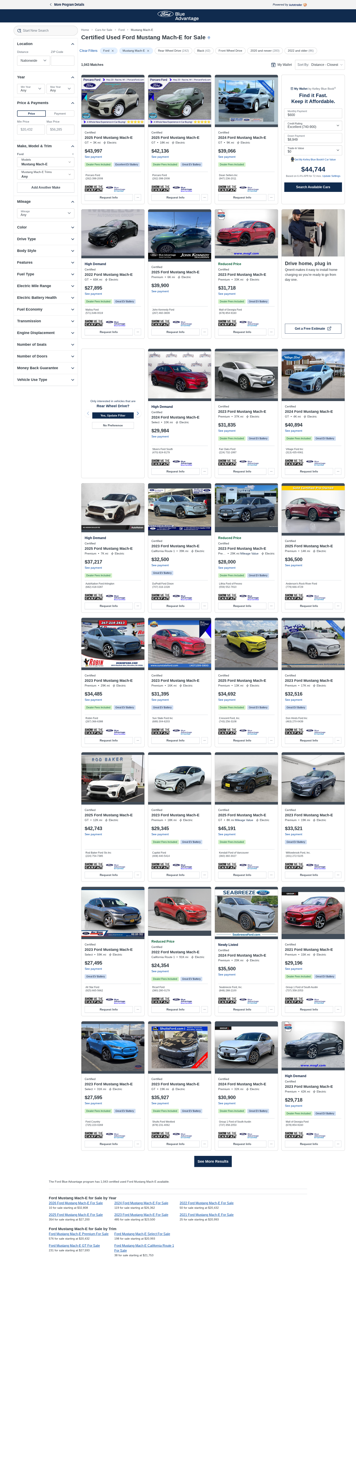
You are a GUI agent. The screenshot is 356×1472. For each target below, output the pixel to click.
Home (85, 29)
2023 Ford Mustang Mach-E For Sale (141, 1215)
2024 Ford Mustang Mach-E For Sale (141, 1203)
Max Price (53, 121)
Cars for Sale (103, 29)
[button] (31, 113)
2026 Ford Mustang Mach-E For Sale (76, 1203)
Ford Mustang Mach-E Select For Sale (142, 1234)
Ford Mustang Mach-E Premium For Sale (79, 1234)
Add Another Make (45, 187)
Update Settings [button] (331, 176)
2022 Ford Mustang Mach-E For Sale (207, 1203)
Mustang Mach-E (142, 29)
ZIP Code (57, 51)
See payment (93, 156)
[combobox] (46, 31)
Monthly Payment (297, 111)
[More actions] (138, 197)
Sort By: (303, 64)
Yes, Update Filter (113, 415)
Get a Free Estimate (310, 328)
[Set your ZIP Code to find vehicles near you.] (209, 38)
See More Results (213, 1161)
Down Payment (296, 136)
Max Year (55, 87)
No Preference (113, 425)
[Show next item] (137, 413)
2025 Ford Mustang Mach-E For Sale (76, 1215)
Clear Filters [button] (88, 50)
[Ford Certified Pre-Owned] (115, 188)
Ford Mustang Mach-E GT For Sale (74, 1245)
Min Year (26, 87)
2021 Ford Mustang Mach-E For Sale (207, 1215)
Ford (121, 29)
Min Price (23, 121)
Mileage (25, 211)
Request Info (109, 197)
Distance (22, 51)
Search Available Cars (313, 187)
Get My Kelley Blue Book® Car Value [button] (315, 159)
